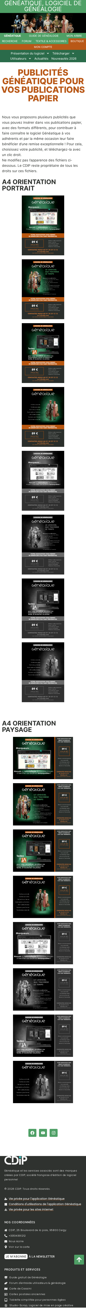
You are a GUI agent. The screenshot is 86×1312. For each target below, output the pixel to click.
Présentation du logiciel (27, 53)
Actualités (41, 58)
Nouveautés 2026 (63, 58)
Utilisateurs (18, 58)
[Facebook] (32, 1133)
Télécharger (61, 53)
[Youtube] (43, 1133)
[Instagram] (54, 1133)
